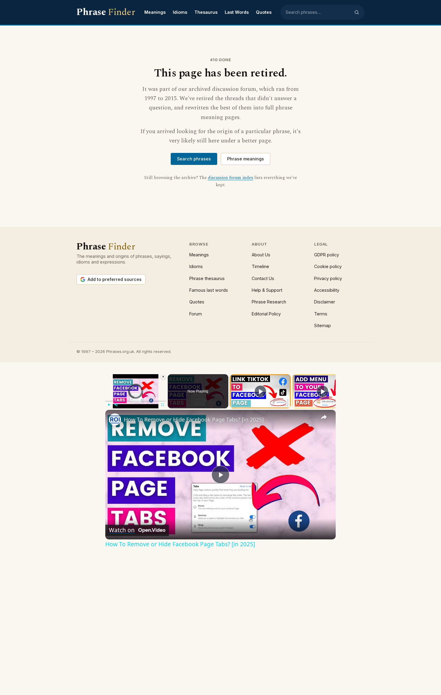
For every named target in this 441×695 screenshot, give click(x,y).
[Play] (108, 404)
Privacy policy (328, 278)
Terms (320, 313)
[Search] (357, 12)
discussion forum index (230, 177)
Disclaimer (324, 301)
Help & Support (267, 290)
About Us (261, 254)
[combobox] (318, 12)
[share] (323, 417)
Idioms (180, 12)
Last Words (237, 12)
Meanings (155, 12)
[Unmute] (116, 404)
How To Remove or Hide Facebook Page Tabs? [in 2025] (194, 419)
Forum (195, 313)
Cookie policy (328, 266)
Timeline (260, 266)
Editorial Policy (266, 313)
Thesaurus (206, 12)
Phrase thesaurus (207, 278)
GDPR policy (326, 254)
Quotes (264, 12)
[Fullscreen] (162, 404)
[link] (115, 419)
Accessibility (326, 290)
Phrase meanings (245, 158)
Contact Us (263, 278)
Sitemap (322, 325)
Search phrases (194, 158)
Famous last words (208, 290)
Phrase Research (269, 301)
